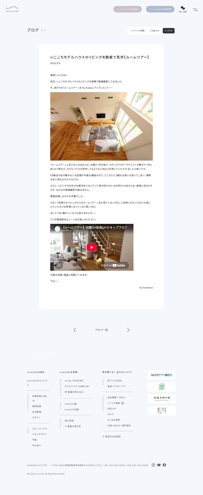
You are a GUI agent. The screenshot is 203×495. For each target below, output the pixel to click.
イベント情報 (138, 31)
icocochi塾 (71, 404)
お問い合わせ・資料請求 (119, 425)
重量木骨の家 (74, 426)
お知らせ (156, 31)
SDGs (122, 397)
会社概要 (112, 397)
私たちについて (124, 372)
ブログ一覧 (101, 329)
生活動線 (36, 412)
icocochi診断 (72, 409)
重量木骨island (75, 392)
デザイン (36, 417)
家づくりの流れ (114, 381)
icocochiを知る (129, 9)
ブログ (33, 30)
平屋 (34, 440)
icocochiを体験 (162, 9)
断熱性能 (36, 406)
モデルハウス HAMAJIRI (77, 386)
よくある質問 (113, 420)
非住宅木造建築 (113, 436)
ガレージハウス (39, 429)
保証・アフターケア (116, 386)
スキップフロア (39, 434)
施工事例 (69, 420)
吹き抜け (36, 445)
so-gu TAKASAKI (74, 381)
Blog (43, 30)
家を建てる (108, 372)
